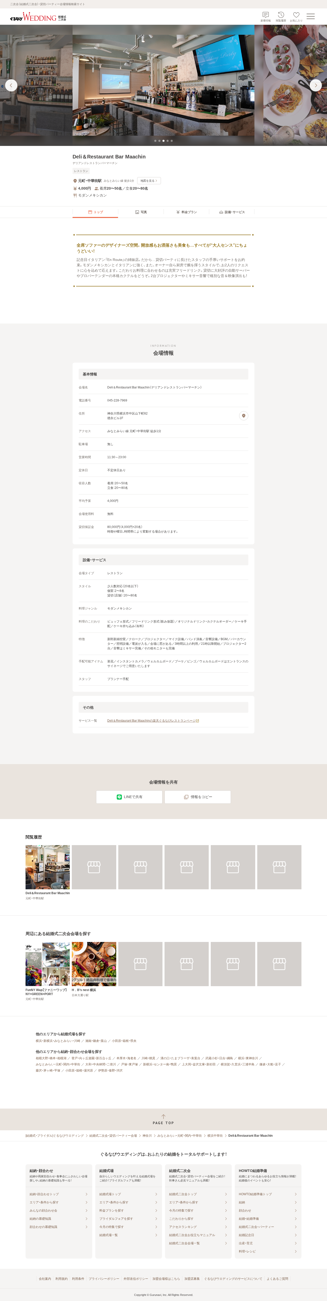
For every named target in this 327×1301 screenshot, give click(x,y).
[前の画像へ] (11, 85)
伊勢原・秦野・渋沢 (110, 1070)
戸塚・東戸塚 (129, 1064)
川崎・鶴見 (148, 1058)
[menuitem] (95, 212)
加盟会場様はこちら (166, 1279)
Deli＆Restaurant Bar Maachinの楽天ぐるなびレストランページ (151, 720)
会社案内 (45, 1279)
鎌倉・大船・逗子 (270, 1064)
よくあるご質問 (277, 1279)
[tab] (155, 141)
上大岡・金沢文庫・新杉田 (199, 1064)
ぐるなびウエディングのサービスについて (233, 1279)
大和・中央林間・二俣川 (100, 1064)
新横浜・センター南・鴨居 (160, 1064)
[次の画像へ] (316, 85)
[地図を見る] (243, 415)
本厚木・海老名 (126, 1058)
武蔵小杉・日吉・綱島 (219, 1058)
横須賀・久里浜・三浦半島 (237, 1064)
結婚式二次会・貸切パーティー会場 (113, 1135)
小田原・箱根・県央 (124, 1041)
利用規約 (61, 1279)
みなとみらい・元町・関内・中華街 (58, 1064)
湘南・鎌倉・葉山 (96, 1041)
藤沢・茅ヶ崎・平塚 (48, 1070)
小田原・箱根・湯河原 (79, 1070)
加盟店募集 (192, 1279)
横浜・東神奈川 (248, 1058)
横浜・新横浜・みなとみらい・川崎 (58, 1041)
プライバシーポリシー (104, 1279)
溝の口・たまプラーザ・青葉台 (180, 1058)
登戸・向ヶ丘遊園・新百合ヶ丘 (91, 1058)
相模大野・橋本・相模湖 (51, 1058)
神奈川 (147, 1135)
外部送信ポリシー (136, 1279)
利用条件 (78, 1279)
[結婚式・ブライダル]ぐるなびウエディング (55, 1135)
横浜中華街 (215, 1135)
